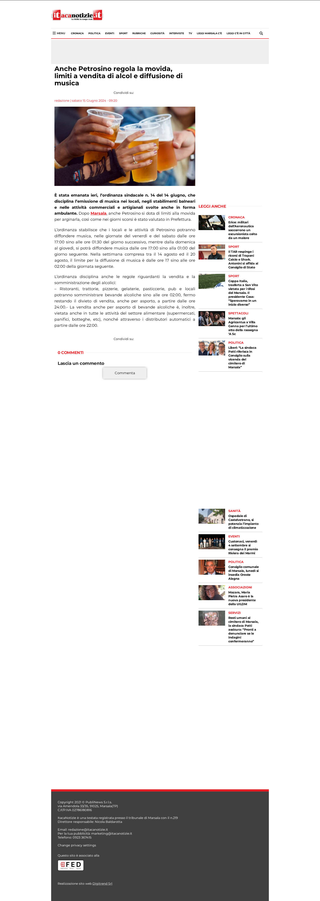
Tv (190, 33)
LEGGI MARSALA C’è (209, 33)
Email (63, 436)
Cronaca (77, 33)
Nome (64, 428)
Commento (67, 375)
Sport (123, 33)
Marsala (98, 213)
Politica (94, 33)
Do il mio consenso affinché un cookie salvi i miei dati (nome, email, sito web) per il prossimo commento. (124, 457)
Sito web (65, 443)
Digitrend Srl (102, 884)
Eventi (109, 33)
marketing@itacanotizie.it (111, 833)
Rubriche (139, 33)
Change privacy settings (77, 845)
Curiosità (157, 33)
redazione (61, 100)
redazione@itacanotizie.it (88, 830)
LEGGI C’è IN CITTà (238, 33)
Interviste (176, 33)
